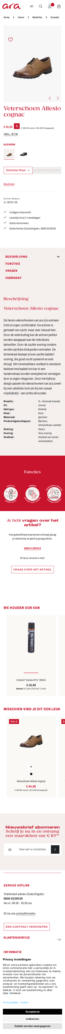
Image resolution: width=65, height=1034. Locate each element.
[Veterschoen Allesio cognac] (32, 64)
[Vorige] (50, 98)
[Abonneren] (55, 849)
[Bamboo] (32, 494)
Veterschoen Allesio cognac (31, 781)
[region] (32, 64)
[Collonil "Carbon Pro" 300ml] (31, 637)
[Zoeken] (40, 6)
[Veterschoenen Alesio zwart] (23, 154)
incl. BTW (11, 134)
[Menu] (31, 6)
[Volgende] (57, 98)
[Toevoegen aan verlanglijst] (10, 39)
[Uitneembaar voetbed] (54, 494)
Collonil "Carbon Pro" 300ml (31, 680)
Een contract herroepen (27, 926)
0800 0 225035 (32, 548)
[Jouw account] (49, 6)
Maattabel (9, 184)
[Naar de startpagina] (11, 6)
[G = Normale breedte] (11, 494)
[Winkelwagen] (59, 6)
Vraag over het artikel (32, 569)
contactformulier (26, 913)
